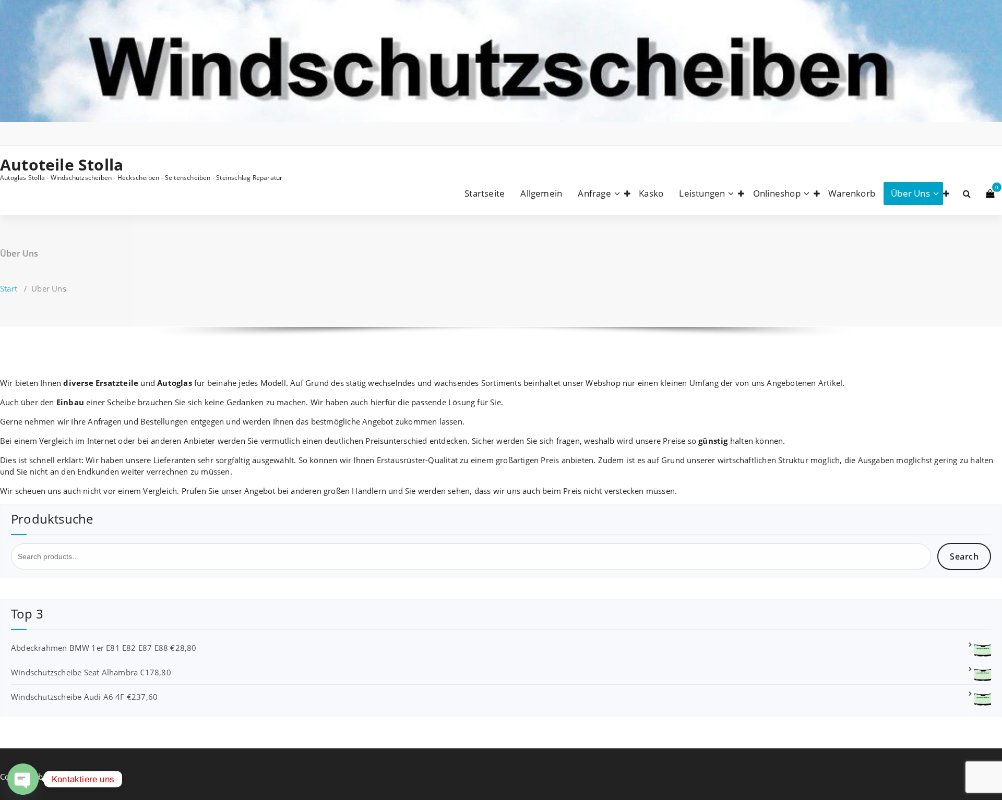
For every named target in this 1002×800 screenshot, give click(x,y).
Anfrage (594, 193)
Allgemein (541, 193)
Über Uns (910, 193)
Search (964, 556)
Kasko (651, 193)
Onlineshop (777, 193)
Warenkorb (851, 193)
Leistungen (702, 193)
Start (8, 288)
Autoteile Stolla (61, 164)
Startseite (484, 193)
